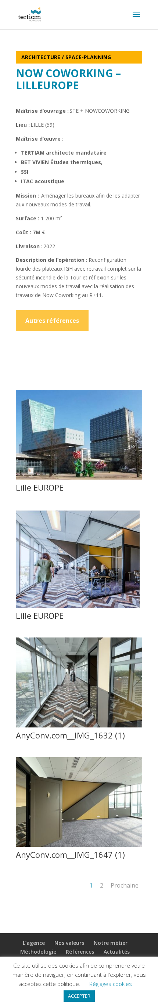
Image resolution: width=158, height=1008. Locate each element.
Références (80, 951)
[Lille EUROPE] (79, 479)
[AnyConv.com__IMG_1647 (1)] (79, 846)
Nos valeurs (69, 942)
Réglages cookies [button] (110, 983)
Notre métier (111, 942)
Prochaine (125, 885)
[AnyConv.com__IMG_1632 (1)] (79, 727)
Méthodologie (38, 951)
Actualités (117, 951)
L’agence (34, 942)
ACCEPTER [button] (79, 996)
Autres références (52, 321)
